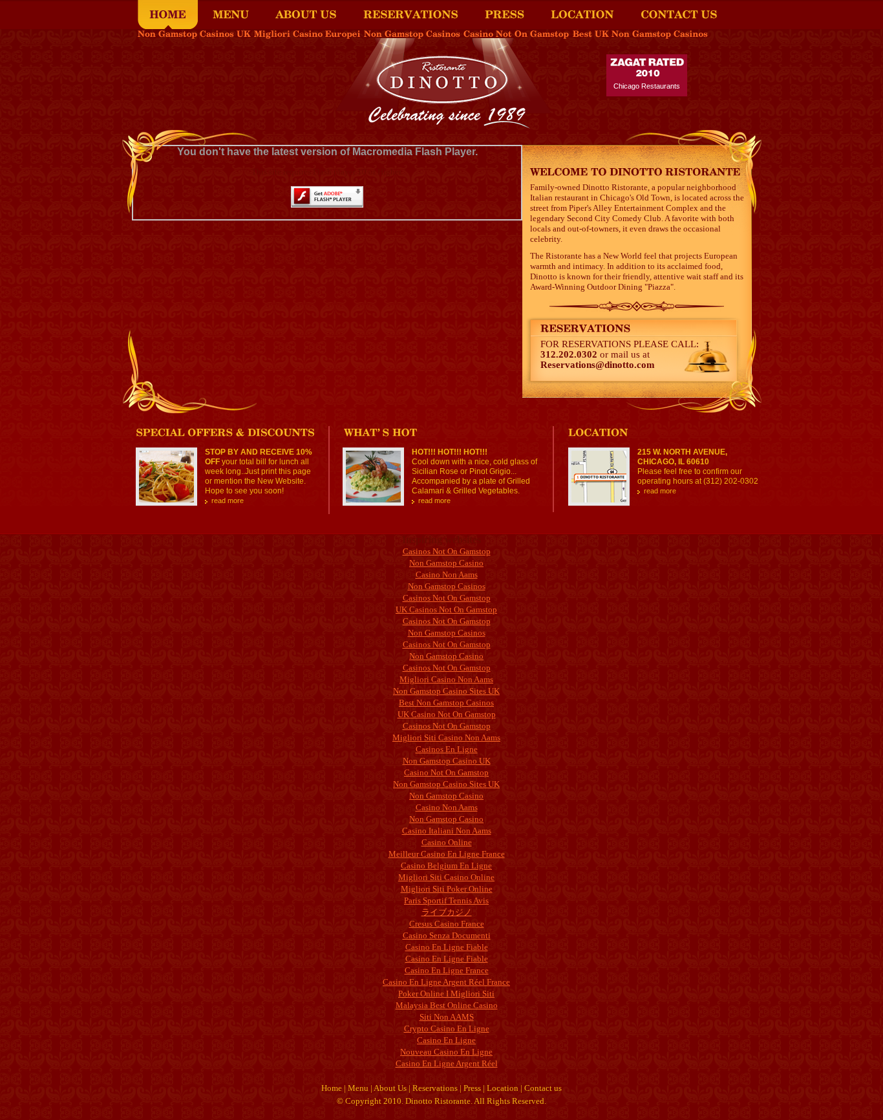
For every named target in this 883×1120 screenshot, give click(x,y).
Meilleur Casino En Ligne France (446, 854)
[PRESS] (504, 15)
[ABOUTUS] (306, 15)
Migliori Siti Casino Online (446, 877)
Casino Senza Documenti (447, 935)
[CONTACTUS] (679, 15)
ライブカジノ (446, 912)
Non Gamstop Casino (446, 563)
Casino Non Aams (447, 574)
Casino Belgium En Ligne (446, 865)
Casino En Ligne (446, 1040)
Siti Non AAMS (447, 1017)
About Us (390, 1088)
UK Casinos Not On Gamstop (446, 609)
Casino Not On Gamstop (446, 772)
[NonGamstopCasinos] (412, 34)
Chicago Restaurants (646, 86)
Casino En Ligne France (447, 970)
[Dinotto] (442, 125)
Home (331, 1088)
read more (227, 500)
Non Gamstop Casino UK (447, 761)
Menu (358, 1088)
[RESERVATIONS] (411, 15)
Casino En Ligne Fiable (446, 947)
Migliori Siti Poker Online (447, 889)
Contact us (543, 1088)
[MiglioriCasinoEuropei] (307, 34)
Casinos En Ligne (447, 749)
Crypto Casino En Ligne (446, 1028)
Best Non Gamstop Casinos (446, 702)
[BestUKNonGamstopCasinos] (640, 34)
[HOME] (168, 15)
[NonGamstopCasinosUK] (194, 34)
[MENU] (231, 15)
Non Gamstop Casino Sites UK (446, 691)
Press (472, 1088)
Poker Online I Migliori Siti (446, 993)
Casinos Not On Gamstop (447, 551)
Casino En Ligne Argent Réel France (446, 982)
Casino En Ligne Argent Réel (447, 1063)
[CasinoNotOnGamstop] (516, 34)
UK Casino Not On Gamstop (447, 714)
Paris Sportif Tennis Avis (446, 900)
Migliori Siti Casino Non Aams (446, 737)
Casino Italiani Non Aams (446, 830)
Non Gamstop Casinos (446, 586)
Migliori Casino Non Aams (446, 679)
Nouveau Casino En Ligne (446, 1052)
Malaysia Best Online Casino (447, 1005)
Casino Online (446, 842)
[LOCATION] (582, 15)
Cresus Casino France (446, 924)
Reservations (435, 1088)
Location (502, 1088)
